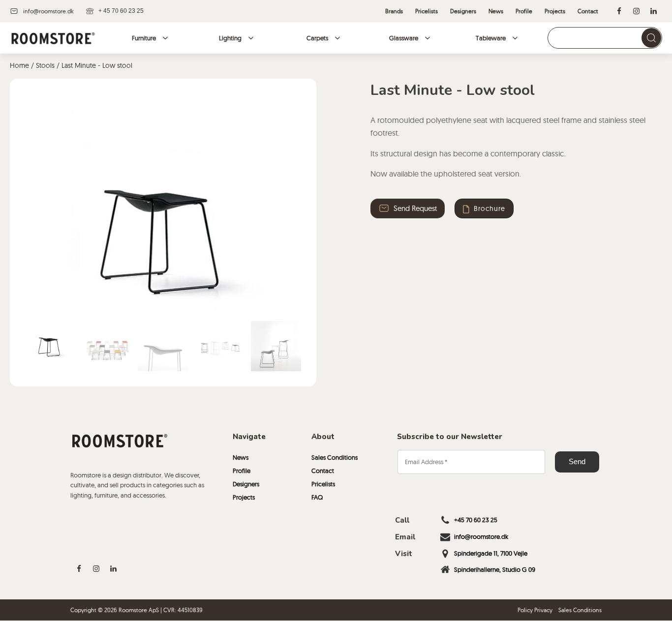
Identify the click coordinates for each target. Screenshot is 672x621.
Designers (246, 484)
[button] (50, 340)
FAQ (317, 497)
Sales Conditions (334, 457)
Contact (322, 470)
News (240, 457)
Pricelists (323, 484)
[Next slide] (294, 207)
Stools (45, 65)
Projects (244, 497)
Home (19, 65)
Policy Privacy (535, 610)
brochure (489, 208)
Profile (241, 470)
